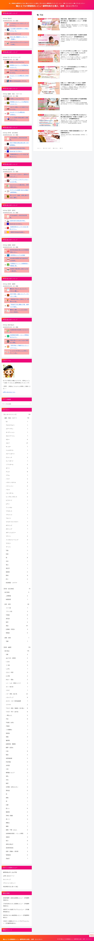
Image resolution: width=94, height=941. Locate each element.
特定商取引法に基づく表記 (10, 886)
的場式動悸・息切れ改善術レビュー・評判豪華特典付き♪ (16, 899)
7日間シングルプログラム (17, 62)
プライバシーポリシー (9, 883)
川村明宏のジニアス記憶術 (17, 255)
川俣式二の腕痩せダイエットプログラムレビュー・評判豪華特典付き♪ (16, 922)
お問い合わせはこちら (9, 392)
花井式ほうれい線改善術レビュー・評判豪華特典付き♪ (16, 916)
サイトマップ (7, 879)
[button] (30, 404)
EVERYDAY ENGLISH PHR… (18, 148)
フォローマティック (15, 34)
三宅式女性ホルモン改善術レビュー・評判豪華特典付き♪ (16, 905)
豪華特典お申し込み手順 (10, 872)
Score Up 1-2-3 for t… (16, 151)
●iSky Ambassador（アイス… (18, 81)
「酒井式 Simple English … (17, 232)
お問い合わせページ (8, 876)
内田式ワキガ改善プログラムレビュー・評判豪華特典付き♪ (16, 910)
